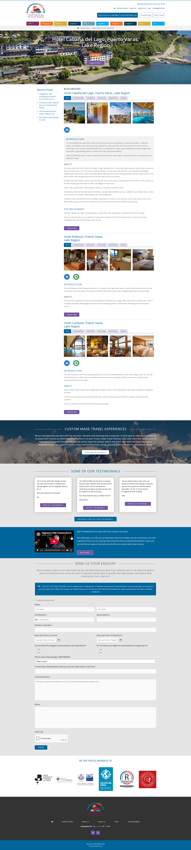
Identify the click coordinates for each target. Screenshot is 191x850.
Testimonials (145, 15)
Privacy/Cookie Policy (95, 846)
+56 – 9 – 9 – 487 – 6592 (101, 826)
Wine (141, 24)
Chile (30, 24)
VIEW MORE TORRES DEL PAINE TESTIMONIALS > (95, 519)
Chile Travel (159, 15)
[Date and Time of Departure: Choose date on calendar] (120, 640)
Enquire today (72, 228)
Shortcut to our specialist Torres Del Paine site (117, 15)
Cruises (128, 24)
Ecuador (73, 24)
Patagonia (45, 24)
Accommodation (159, 8)
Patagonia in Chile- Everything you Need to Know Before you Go (47, 96)
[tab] (67, 98)
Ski (155, 24)
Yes (38, 649)
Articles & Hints (122, 8)
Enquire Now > (95, 63)
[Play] (37, 550)
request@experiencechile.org (149, 4)
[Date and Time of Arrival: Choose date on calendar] (58, 640)
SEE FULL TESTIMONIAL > (95, 508)
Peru (85, 24)
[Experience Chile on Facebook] (93, 833)
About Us (133, 8)
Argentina (101, 24)
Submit (41, 747)
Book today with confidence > (95, 452)
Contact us (142, 8)
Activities (115, 24)
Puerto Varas (85, 28)
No (38, 652)
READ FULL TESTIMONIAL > (53, 505)
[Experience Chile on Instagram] (98, 833)
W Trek (58, 24)
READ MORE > (85, 553)
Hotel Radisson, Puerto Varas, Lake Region (83, 238)
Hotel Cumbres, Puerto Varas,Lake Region (83, 324)
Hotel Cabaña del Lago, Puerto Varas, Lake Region (97, 93)
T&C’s (149, 8)
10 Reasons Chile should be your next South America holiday (49, 105)
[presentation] (51, 738)
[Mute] (67, 550)
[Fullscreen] (71, 550)
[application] (54, 541)
